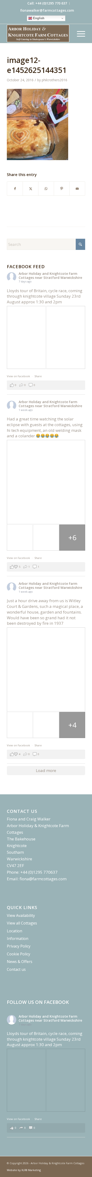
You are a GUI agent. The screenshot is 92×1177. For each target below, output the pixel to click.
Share (38, 376)
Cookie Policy (18, 954)
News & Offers (19, 961)
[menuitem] (47, 3)
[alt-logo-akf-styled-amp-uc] (38, 33)
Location (14, 931)
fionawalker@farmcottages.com (47, 10)
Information (17, 938)
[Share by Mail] (77, 188)
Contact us (16, 969)
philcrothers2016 (54, 80)
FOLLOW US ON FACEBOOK (38, 1002)
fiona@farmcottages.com (43, 879)
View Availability (21, 915)
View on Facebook (19, 376)
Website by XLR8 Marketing (24, 1170)
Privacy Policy (18, 946)
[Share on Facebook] (15, 188)
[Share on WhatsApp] (46, 188)
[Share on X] (30, 188)
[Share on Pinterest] (61, 188)
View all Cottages (22, 923)
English (38, 18)
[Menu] (78, 33)
